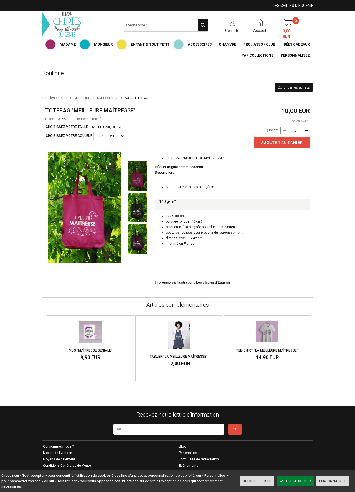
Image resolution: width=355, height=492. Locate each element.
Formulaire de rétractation (199, 459)
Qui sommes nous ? (58, 446)
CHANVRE (227, 44)
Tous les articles (54, 98)
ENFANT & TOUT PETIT (150, 44)
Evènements (188, 466)
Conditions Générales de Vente (67, 466)
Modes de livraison (57, 453)
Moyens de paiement (59, 459)
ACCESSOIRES (200, 44)
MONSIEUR (103, 44)
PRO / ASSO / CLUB (259, 44)
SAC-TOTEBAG (136, 98)
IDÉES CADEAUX (296, 44)
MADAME (68, 44)
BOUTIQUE (82, 98)
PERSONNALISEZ (295, 55)
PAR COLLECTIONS (257, 55)
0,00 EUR (286, 34)
